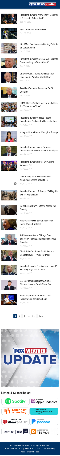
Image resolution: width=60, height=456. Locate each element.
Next (41, 316)
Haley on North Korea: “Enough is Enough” (39, 132)
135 (34, 316)
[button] (12, 4)
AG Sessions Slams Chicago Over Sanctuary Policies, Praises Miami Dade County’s (38, 239)
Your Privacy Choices (30, 452)
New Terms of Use (32, 448)
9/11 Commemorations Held (33, 29)
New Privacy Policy (13, 448)
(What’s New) (49, 448)
